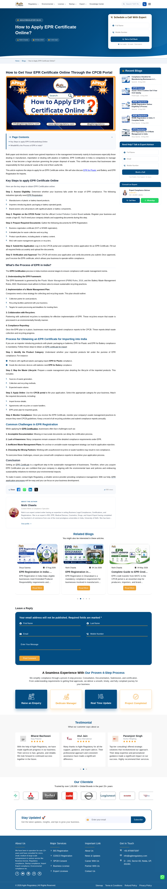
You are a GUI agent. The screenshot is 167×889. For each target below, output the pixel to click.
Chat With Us (93, 453)
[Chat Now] (162, 877)
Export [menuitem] (82, 4)
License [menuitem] (61, 4)
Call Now (71, 453)
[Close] (102, 435)
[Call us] (145, 4)
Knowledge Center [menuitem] (97, 4)
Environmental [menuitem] (47, 4)
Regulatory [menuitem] (32, 4)
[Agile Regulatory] (19, 4)
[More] (149, 4)
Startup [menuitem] (72, 4)
